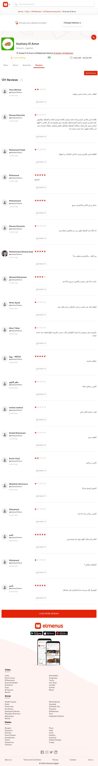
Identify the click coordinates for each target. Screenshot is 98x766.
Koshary (8, 733)
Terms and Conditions (32, 760)
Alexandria (53, 676)
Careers (73, 760)
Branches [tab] (27, 65)
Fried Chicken (10, 735)
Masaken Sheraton (12, 714)
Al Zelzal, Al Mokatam (63, 53)
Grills (51, 730)
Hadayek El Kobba (56, 716)
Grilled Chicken (55, 740)
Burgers (8, 728)
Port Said (53, 683)
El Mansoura (10, 680)
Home (21, 11)
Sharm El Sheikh (11, 683)
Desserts (9, 730)
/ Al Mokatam (36, 11)
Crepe (51, 742)
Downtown (9, 707)
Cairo (7, 676)
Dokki (7, 704)
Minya (51, 690)
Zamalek (52, 704)
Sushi (51, 733)
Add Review (91, 73)
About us (8, 760)
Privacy (55, 760)
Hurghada (53, 678)
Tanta (51, 680)
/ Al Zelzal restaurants (51, 11)
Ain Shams (9, 709)
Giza (51, 714)
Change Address (71, 23)
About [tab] (15, 65)
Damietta (9, 685)
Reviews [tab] (38, 65)
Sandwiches (10, 738)
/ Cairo (27, 11)
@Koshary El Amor (15, 92)
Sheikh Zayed (10, 702)
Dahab (52, 687)
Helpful (42, 102)
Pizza (51, 728)
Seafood (52, 738)
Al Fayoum (9, 690)
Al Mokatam (53, 711)
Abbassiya (9, 716)
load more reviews (49, 613)
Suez (7, 687)
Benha (7, 692)
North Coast (10, 678)
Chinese (8, 745)
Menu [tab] (6, 65)
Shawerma (9, 742)
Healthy (52, 735)
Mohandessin (54, 702)
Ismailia (52, 685)
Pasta (7, 740)
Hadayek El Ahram (12, 711)
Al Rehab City (54, 707)
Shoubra (52, 709)
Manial (7, 718)
